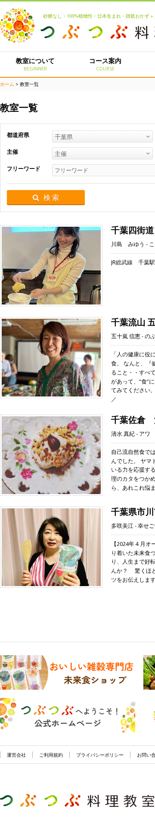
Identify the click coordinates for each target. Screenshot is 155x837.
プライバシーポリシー (100, 754)
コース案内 (105, 64)
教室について (35, 64)
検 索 (51, 197)
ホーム (7, 84)
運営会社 (16, 754)
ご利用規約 (51, 754)
